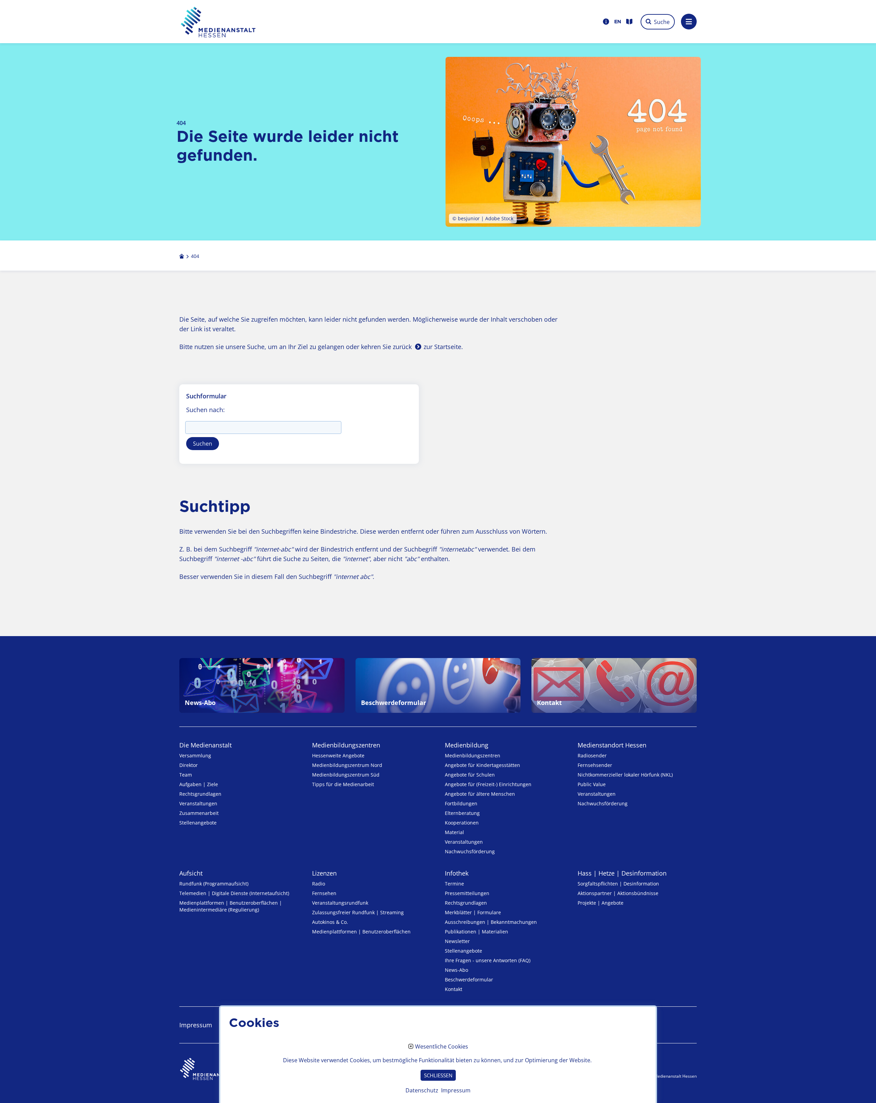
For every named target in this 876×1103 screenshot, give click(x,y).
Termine (454, 883)
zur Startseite (442, 347)
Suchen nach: (205, 410)
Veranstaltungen (198, 803)
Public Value (592, 784)
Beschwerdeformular (469, 979)
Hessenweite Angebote (338, 755)
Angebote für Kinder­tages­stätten (482, 765)
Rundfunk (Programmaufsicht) (213, 883)
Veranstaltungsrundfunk (340, 903)
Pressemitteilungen (467, 893)
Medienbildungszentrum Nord (347, 765)
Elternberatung (462, 813)
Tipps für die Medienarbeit (343, 784)
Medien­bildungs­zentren (346, 745)
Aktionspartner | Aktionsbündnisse (618, 893)
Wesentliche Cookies (441, 1047)
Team (185, 774)
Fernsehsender (595, 765)
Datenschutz (421, 1090)
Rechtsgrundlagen (200, 794)
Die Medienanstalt (205, 745)
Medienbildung (466, 745)
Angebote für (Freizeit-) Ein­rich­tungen (488, 784)
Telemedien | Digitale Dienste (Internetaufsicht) (234, 893)
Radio (318, 883)
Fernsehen (324, 893)
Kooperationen (462, 822)
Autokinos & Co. (330, 922)
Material (454, 832)
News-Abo (456, 970)
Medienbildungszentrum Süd (345, 774)
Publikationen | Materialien (476, 931)
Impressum (456, 1090)
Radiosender (592, 755)
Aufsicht (191, 873)
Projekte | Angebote (600, 903)
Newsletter (457, 941)
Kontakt (453, 989)
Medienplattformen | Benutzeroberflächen (361, 931)
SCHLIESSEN (438, 1075)
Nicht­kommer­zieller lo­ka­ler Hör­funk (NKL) (625, 774)
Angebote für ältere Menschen (480, 794)
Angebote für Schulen (470, 774)
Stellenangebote (198, 822)
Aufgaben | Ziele (198, 784)
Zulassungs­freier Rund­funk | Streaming (358, 912)
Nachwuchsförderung (470, 851)
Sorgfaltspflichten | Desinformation (618, 883)
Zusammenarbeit (199, 813)
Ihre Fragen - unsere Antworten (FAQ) (487, 960)
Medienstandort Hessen (612, 745)
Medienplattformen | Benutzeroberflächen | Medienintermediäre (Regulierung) (230, 906)
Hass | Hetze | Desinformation (622, 873)
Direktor (188, 765)
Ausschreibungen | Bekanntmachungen (491, 922)
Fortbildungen (461, 803)
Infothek (456, 873)
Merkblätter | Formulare (473, 912)
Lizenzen (324, 873)
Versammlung (195, 755)
